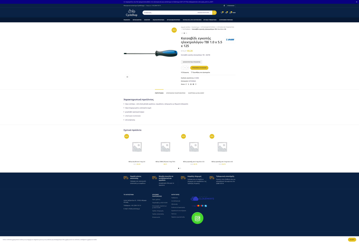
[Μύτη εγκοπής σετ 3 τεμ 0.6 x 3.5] (193, 146)
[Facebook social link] (224, 5)
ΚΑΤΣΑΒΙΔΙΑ (186, 29)
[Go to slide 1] (178, 168)
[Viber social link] (196, 84)
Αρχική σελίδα (185, 27)
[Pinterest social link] (191, 84)
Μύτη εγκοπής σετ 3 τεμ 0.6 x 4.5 (222, 162)
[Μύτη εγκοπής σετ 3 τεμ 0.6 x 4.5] (222, 146)
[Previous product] (182, 33)
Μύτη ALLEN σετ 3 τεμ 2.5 (137, 162)
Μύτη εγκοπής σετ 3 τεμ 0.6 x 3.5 (193, 162)
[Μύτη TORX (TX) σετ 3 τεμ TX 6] (165, 146)
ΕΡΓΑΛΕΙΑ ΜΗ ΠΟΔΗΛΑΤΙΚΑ (225, 27)
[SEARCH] (214, 13)
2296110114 (220, 183)
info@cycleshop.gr (134, 209)
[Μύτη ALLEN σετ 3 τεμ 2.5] (137, 146)
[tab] (159, 92)
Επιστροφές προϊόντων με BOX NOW (159, 206)
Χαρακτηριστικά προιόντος (191, 62)
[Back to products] (184, 33)
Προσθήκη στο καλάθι (199, 68)
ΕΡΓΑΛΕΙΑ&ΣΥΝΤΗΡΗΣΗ (208, 27)
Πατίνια (173, 214)
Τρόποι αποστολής (158, 214)
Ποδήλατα (174, 198)
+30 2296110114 (156, 5)
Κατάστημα (195, 27)
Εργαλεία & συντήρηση (178, 210)
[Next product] (186, 33)
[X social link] (188, 84)
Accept (352, 239)
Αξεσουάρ (174, 204)
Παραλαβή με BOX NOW (159, 203)
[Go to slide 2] (180, 168)
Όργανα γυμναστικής (178, 217)
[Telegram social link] (193, 84)
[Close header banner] (356, 2)
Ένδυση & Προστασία (178, 207)
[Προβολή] (127, 76)
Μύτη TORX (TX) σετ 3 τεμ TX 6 (165, 162)
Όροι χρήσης (156, 199)
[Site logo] (132, 12)
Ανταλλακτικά (175, 201)
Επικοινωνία (156, 217)
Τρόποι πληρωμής (157, 211)
